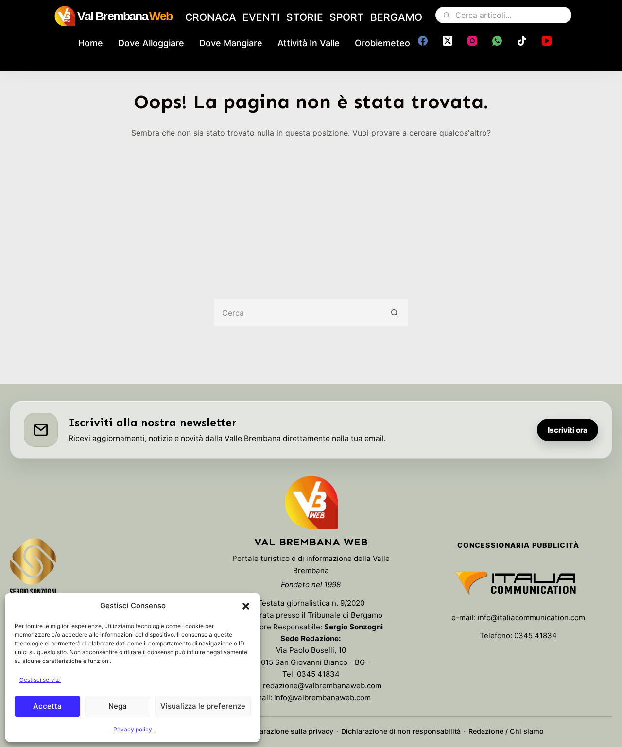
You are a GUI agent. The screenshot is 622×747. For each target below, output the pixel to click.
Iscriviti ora (567, 430)
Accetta (47, 706)
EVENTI (261, 17)
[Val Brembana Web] (311, 502)
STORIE (304, 17)
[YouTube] (547, 41)
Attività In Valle (308, 43)
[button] (246, 606)
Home (90, 43)
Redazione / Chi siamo (506, 731)
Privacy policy (132, 729)
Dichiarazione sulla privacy (287, 731)
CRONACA (210, 17)
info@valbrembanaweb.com (322, 697)
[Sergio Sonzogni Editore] (33, 571)
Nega (117, 706)
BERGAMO (396, 17)
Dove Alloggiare (151, 43)
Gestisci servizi (40, 679)
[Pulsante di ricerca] (394, 312)
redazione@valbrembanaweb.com (322, 685)
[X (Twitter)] (447, 41)
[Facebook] (423, 41)
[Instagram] (472, 41)
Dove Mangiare (230, 43)
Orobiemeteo (382, 43)
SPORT (346, 17)
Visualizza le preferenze (202, 706)
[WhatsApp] (497, 41)
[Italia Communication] (518, 583)
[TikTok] (522, 41)
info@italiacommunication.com (531, 617)
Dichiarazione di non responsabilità (401, 731)
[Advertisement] (311, 212)
